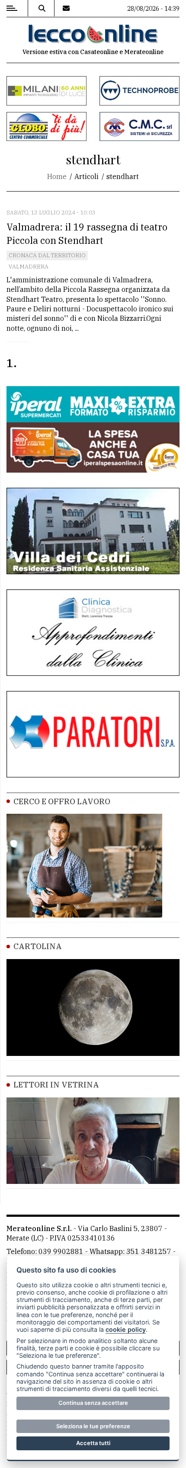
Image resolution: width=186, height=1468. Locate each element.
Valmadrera (28, 266)
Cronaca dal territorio (47, 255)
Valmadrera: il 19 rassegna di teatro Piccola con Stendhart (86, 233)
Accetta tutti (93, 1442)
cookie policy (126, 1329)
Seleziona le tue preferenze (93, 1426)
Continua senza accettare (93, 1402)
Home (57, 176)
